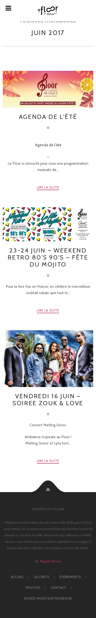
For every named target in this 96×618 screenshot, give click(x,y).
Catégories (45, 60)
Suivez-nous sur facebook (48, 598)
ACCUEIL (17, 577)
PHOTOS (33, 588)
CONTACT (58, 588)
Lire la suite (48, 187)
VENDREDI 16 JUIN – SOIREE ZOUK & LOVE (48, 399)
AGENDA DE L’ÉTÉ (48, 117)
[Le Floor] (48, 10)
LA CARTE (41, 577)
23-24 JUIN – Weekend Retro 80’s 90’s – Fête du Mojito (48, 257)
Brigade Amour (50, 561)
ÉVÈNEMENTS (70, 577)
